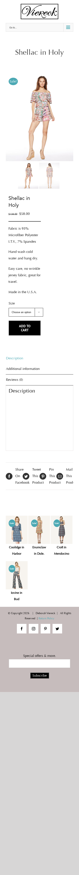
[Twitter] (57, 628)
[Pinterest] (45, 628)
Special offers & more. (39, 656)
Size (12, 303)
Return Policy (46, 618)
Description (14, 358)
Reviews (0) (14, 380)
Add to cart (24, 328)
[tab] (39, 358)
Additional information (23, 369)
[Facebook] (21, 628)
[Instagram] (33, 628)
